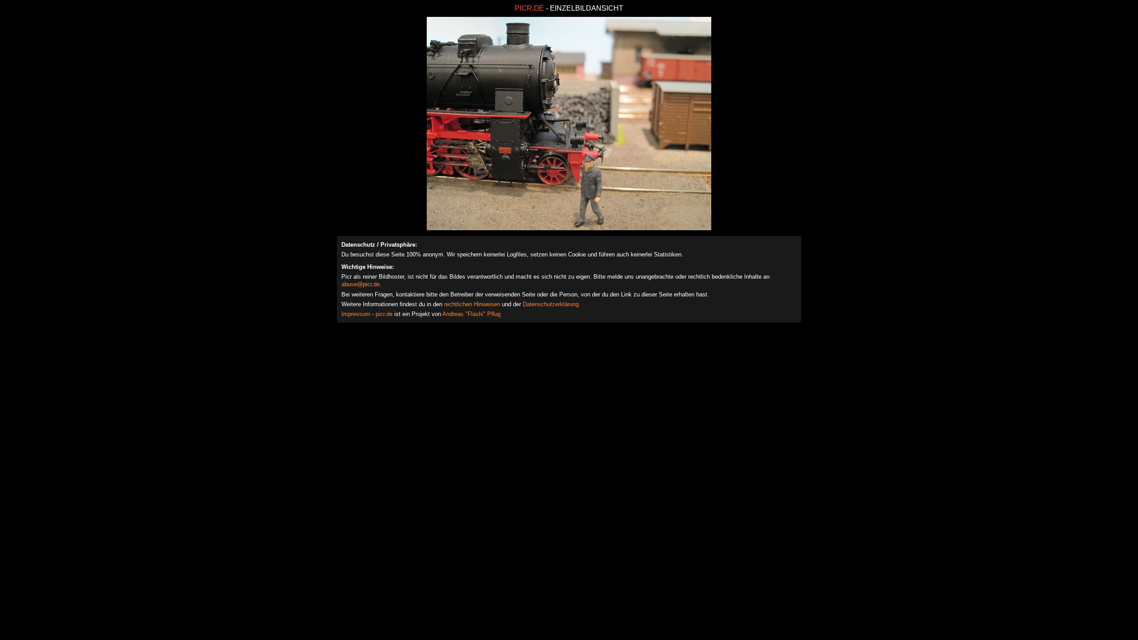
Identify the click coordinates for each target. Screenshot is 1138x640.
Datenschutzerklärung (551, 304)
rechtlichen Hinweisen (472, 304)
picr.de (384, 314)
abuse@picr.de (360, 284)
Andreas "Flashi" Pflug (471, 314)
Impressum (355, 314)
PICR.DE (529, 8)
